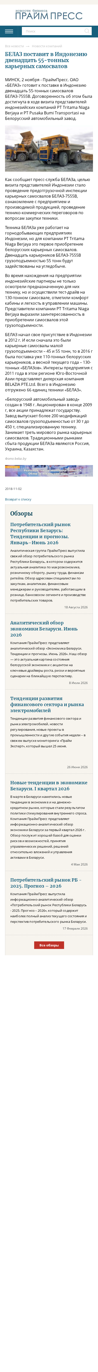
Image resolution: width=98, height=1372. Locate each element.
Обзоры (21, 513)
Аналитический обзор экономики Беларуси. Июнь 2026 (44, 629)
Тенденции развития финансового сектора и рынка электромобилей (47, 704)
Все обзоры (49, 945)
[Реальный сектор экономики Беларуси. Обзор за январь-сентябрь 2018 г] (49, 471)
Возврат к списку (18, 499)
